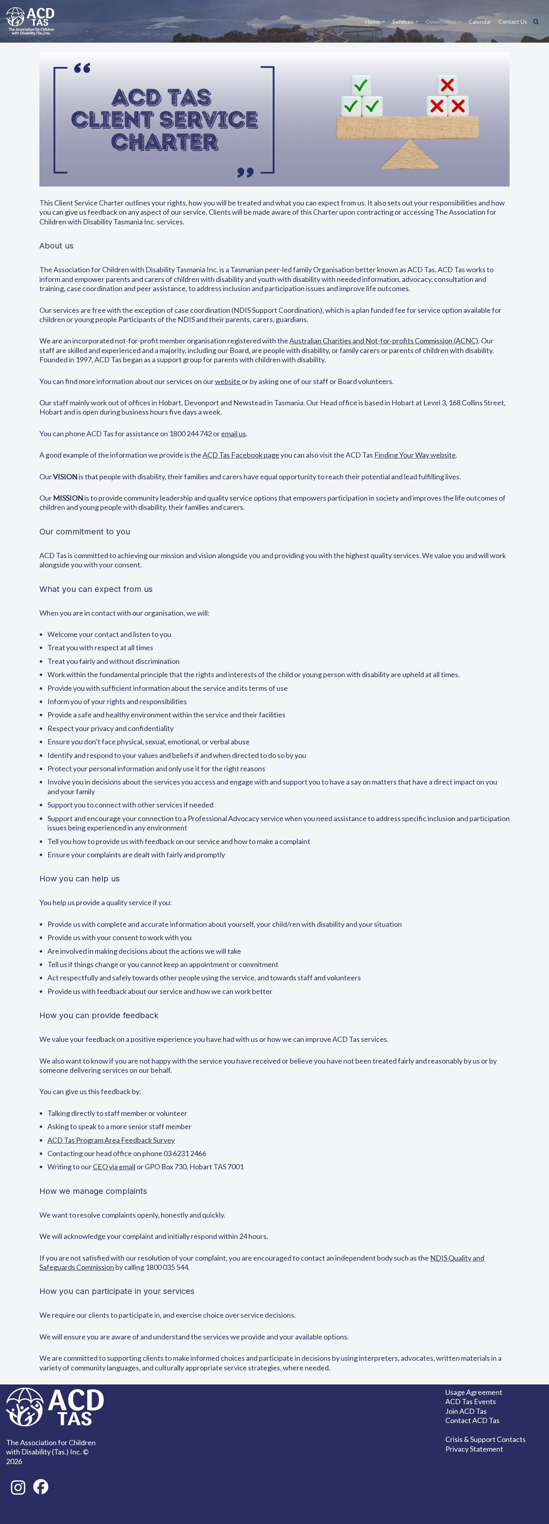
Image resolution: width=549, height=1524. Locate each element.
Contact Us (512, 21)
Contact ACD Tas (472, 1420)
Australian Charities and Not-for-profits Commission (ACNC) (383, 340)
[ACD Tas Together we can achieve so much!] (30, 21)
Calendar (480, 21)
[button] (383, 21)
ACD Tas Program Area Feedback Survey (111, 1140)
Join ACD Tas (466, 1411)
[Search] (536, 21)
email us (233, 433)
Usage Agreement (473, 1392)
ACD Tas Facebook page (241, 454)
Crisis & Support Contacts (485, 1439)
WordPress (118, 1514)
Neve (48, 1514)
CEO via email (114, 1166)
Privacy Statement (474, 1448)
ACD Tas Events (470, 1401)
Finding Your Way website (415, 454)
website (228, 381)
